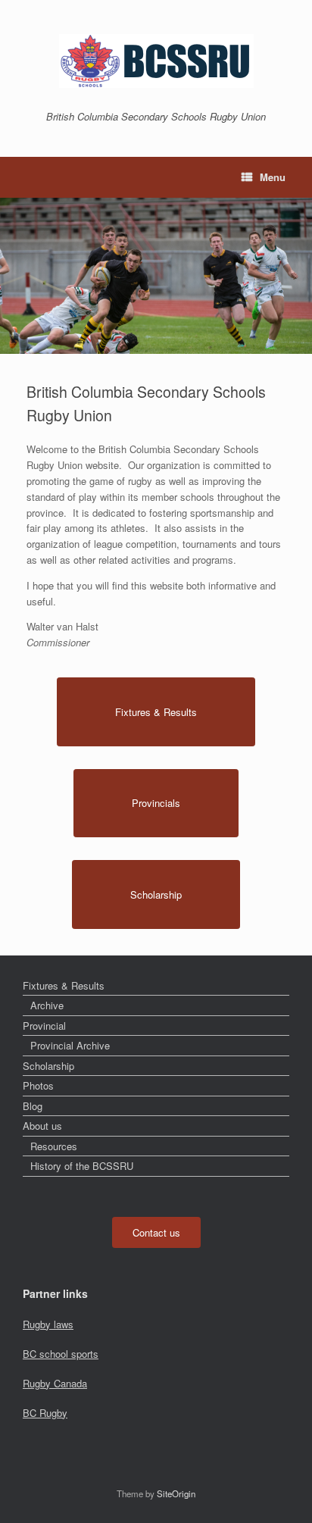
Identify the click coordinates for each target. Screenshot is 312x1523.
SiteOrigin (176, 1493)
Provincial (44, 1025)
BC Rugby (45, 1413)
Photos (38, 1085)
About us (42, 1125)
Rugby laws (48, 1324)
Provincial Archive (70, 1045)
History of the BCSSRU (81, 1166)
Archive (47, 1005)
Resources (53, 1146)
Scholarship (48, 1066)
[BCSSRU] (156, 61)
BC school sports (60, 1353)
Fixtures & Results (64, 985)
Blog (32, 1106)
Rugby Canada (55, 1383)
